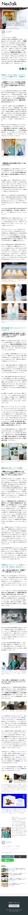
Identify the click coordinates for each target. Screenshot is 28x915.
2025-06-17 (8, 32)
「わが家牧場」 (17, 760)
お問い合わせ (17, 902)
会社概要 (10, 902)
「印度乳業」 (22, 755)
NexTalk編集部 (9, 31)
